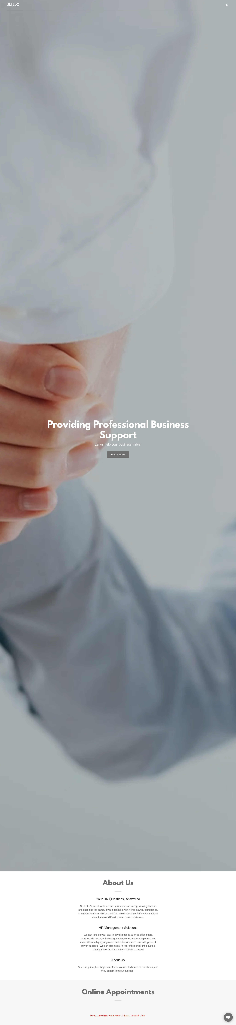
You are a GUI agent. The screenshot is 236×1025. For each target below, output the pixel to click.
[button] (226, 5)
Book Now (118, 454)
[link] (13, 5)
